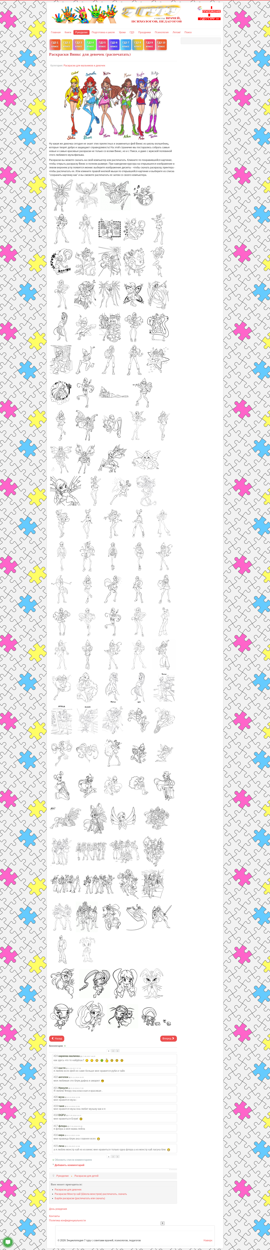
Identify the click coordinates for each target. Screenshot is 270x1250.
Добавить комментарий (69, 1165)
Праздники (144, 32)
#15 (56, 1146)
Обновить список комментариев (73, 1159)
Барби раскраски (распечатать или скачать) (80, 1198)
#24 (56, 1056)
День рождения (58, 1209)
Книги (68, 32)
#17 (56, 1126)
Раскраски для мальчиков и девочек (84, 65)
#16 (56, 1135)
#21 (56, 1088)
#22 (56, 1077)
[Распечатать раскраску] (61, 195)
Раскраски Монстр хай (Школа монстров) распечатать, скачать (91, 1194)
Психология (162, 32)
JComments (173, 1169)
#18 (56, 1115)
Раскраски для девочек (68, 1189)
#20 (56, 1097)
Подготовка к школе (103, 32)
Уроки (122, 32)
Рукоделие (81, 32)
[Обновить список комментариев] (65, 1046)
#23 (56, 1068)
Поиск (188, 32)
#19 (56, 1106)
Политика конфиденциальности (67, 1220)
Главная (56, 32)
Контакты (54, 1216)
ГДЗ (132, 32)
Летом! (176, 32)
